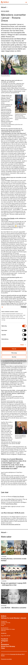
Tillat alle (14, 348)
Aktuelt (3, 7)
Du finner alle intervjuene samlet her (10, 524)
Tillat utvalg (14, 352)
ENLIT (23, 654)
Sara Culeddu (10, 218)
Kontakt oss (3, 633)
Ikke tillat (14, 357)
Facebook (4, 639)
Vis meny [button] (26, 2)
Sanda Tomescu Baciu (11, 504)
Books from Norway (19, 496)
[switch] (24, 330)
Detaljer (22, 344)
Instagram (4, 641)
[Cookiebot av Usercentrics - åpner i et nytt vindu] (20, 307)
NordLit (3, 655)
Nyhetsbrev (5, 644)
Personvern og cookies (6, 659)
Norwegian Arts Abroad (15, 654)
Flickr (3, 648)
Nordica (3, 508)
